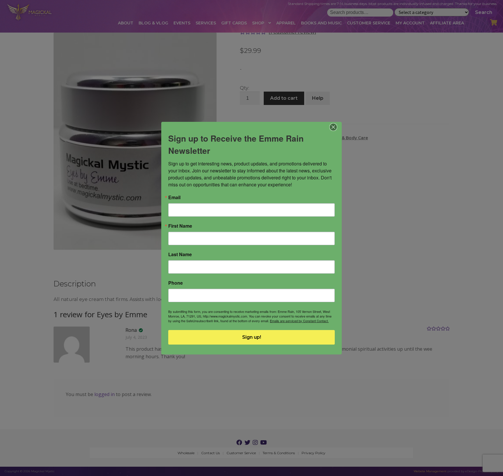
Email (174, 197)
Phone (175, 283)
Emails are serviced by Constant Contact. (299, 320)
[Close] (333, 127)
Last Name (180, 254)
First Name (180, 226)
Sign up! (251, 337)
